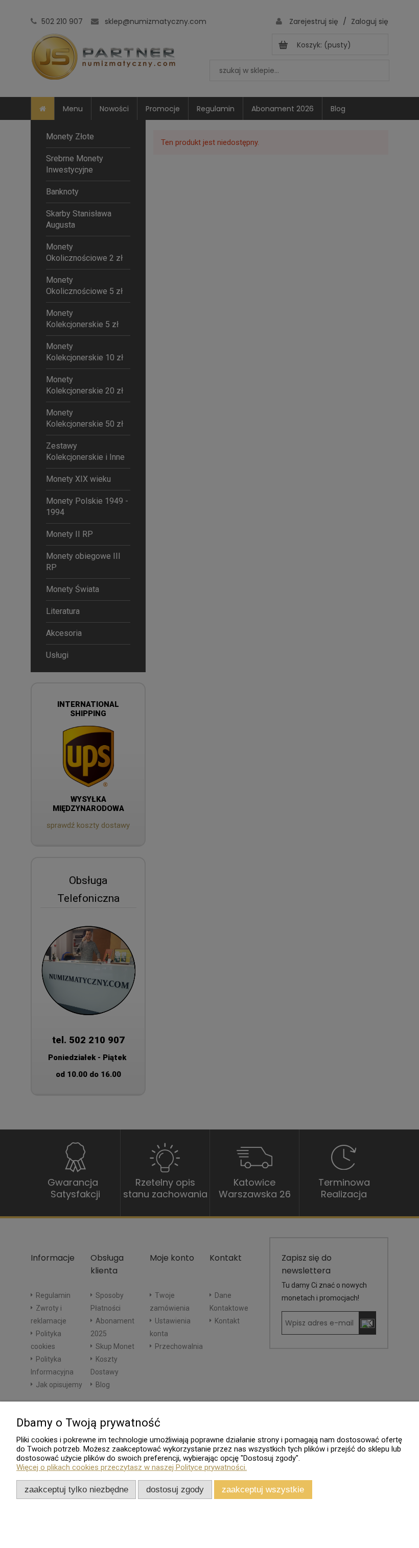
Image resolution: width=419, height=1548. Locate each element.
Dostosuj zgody (175, 1489)
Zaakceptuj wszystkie (263, 1489)
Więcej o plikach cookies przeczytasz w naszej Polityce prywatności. (131, 1467)
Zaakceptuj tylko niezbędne (76, 1489)
